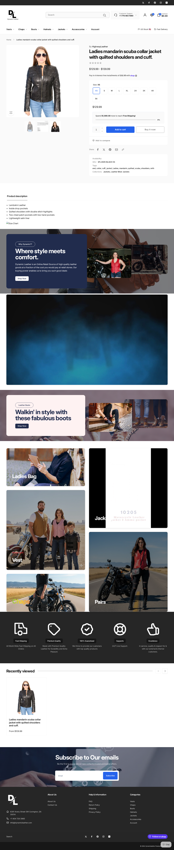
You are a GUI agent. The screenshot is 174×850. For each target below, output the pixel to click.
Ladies (115, 168)
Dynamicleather (150, 846)
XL (127, 91)
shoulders (145, 168)
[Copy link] (123, 149)
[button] (162, 15)
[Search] (105, 15)
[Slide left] (158, 671)
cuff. (104, 168)
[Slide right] (165, 671)
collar (99, 168)
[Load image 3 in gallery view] (55, 126)
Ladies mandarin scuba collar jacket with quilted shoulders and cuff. (25, 722)
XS (96, 91)
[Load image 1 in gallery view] (30, 126)
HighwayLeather (98, 46)
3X (144, 91)
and (94, 168)
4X (152, 91)
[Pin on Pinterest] (110, 149)
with (152, 168)
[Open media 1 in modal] (42, 81)
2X (135, 91)
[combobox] (77, 15)
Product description (17, 196)
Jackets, (107, 172)
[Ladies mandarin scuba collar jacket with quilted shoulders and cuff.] (26, 710)
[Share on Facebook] (98, 149)
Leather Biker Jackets (120, 172)
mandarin (123, 168)
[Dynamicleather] (12, 805)
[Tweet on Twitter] (104, 149)
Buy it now (150, 129)
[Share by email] (116, 149)
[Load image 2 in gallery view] (42, 126)
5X (96, 99)
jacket (109, 168)
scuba (137, 168)
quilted (131, 168)
